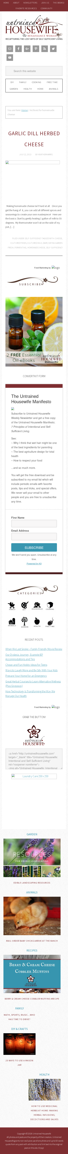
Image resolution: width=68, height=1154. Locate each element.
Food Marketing (41, 268)
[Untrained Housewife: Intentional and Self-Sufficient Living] (34, 746)
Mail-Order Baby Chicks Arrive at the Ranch (32, 940)
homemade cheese (36, 247)
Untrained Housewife (34, 27)
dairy (45, 243)
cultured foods (18, 243)
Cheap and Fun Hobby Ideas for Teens (26, 665)
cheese (58, 238)
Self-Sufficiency (33, 238)
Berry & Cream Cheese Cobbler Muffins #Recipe (32, 998)
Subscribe (34, 547)
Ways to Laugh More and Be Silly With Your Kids (31, 670)
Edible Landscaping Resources (32, 882)
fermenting (20, 247)
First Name (17, 517)
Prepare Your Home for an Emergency (26, 676)
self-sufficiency (54, 247)
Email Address (20, 530)
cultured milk (34, 243)
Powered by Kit (34, 563)
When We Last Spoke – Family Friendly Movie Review (33, 649)
